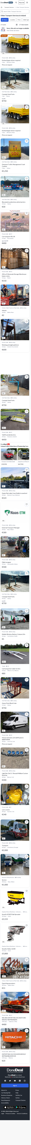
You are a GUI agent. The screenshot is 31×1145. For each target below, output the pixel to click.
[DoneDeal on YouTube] (15, 1081)
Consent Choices (21, 1100)
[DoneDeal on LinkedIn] (20, 1081)
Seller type (26, 19)
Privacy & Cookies (10, 1113)
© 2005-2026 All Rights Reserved (10, 1111)
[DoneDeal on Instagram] (25, 1081)
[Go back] (2, 7)
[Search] (2, 11)
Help (17, 1092)
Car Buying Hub (5, 1092)
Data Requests (5, 1100)
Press (17, 1090)
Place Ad (21, 2)
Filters (5, 20)
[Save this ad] (27, 37)
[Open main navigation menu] (27, 2)
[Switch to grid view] (16, 24)
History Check (5, 1097)
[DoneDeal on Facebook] (5, 1081)
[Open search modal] (16, 2)
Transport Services (9, 7)
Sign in (15, 1085)
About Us (4, 1090)
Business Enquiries (6, 1095)
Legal (2, 1113)
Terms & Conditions (22, 1113)
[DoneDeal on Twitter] (10, 1081)
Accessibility (5, 1103)
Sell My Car (19, 1095)
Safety (18, 1097)
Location (12, 19)
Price (19, 19)
